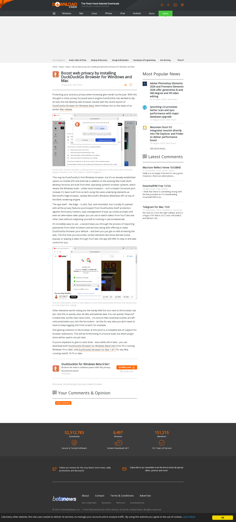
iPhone (108, 13)
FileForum (120, 502)
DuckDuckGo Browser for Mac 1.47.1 (97, 349)
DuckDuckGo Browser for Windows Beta (73, 105)
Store (151, 13)
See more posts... (158, 148)
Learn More (189, 516)
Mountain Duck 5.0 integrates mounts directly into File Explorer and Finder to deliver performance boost (166, 133)
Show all (180, 60)
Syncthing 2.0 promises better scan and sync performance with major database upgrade (164, 111)
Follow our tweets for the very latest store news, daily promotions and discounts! (85, 469)
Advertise (145, 495)
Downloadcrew (137, 502)
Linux (94, 13)
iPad (122, 13)
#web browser (94, 384)
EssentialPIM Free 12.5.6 (157, 185)
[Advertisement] (118, 37)
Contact (99, 495)
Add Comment (63, 403)
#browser (57, 384)
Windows (66, 13)
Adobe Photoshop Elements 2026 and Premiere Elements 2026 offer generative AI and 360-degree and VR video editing (167, 90)
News (165, 13)
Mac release (66, 109)
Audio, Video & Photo (77, 60)
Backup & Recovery (99, 60)
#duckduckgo (70, 384)
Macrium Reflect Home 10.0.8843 (162, 167)
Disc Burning (165, 60)
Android (137, 13)
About (85, 495)
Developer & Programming (144, 60)
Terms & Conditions (122, 495)
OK (222, 517)
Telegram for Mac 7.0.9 (156, 207)
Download (125, 367)
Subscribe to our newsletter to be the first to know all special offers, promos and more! (156, 469)
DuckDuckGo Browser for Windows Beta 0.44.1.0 (93, 345)
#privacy (82, 384)
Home (54, 67)
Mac (81, 13)
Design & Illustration (120, 60)
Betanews (106, 502)
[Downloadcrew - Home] (64, 5)
